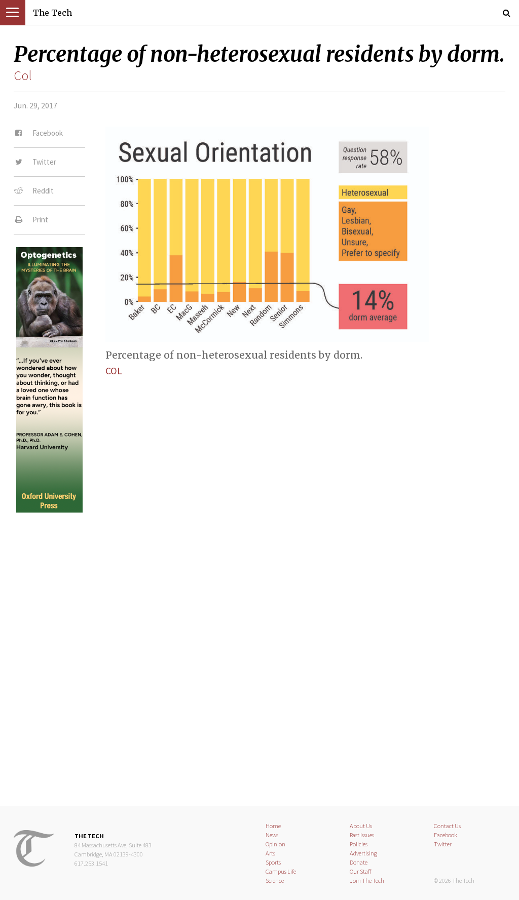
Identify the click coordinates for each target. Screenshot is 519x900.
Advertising (363, 853)
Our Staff (361, 871)
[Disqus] (259, 650)
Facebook (445, 835)
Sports (273, 862)
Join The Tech (367, 880)
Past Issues (362, 835)
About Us (361, 826)
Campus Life (281, 871)
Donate (358, 862)
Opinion (275, 844)
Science (275, 880)
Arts (270, 853)
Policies (358, 844)
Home (273, 826)
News (272, 835)
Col (23, 75)
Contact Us (447, 826)
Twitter (443, 844)
